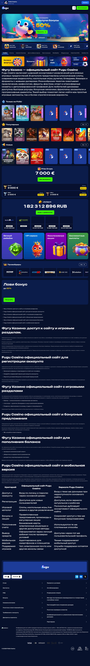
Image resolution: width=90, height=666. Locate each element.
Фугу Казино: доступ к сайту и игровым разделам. (21, 308)
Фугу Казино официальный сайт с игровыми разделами (23, 314)
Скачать (85, 2)
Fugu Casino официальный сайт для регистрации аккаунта (24, 311)
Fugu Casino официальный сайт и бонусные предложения (23, 317)
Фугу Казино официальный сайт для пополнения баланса (23, 320)
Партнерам (51, 621)
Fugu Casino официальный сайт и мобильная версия (21, 323)
